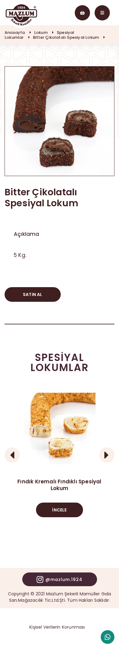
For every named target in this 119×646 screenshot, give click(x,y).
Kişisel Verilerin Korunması (57, 627)
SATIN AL (32, 294)
